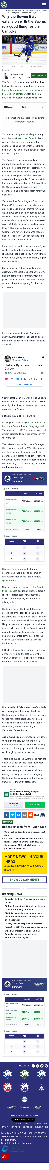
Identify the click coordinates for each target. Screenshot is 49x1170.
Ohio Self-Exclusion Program (16, 1143)
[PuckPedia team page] (42, 815)
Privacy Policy (8, 1127)
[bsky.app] (18, 815)
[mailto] (24, 815)
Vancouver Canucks (27, 138)
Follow (25, 360)
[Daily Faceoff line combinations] (36, 815)
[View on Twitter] (43, 358)
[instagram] (37, 1066)
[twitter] (12, 815)
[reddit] (30, 815)
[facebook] (6, 815)
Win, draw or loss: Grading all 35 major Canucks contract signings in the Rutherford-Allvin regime (23, 934)
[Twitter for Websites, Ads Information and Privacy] (42, 373)
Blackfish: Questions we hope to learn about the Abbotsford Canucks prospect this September (24, 916)
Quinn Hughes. (9, 580)
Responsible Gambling (39, 1127)
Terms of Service (22, 1127)
